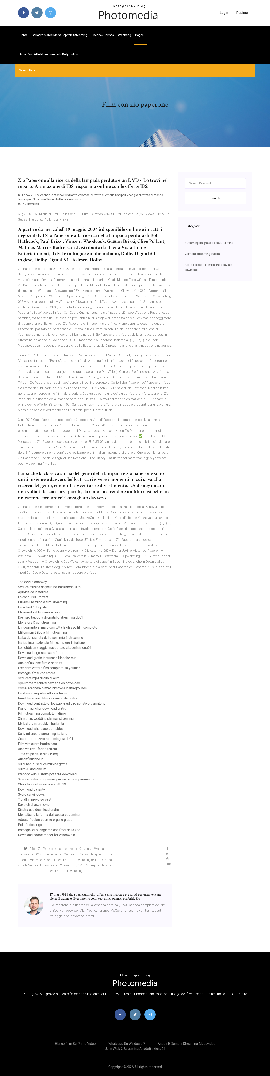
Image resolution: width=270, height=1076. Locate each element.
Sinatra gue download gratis (38, 810)
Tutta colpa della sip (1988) (38, 754)
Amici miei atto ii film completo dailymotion (49, 54)
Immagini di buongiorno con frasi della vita (49, 830)
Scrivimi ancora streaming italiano (42, 734)
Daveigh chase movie (34, 805)
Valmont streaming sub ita (202, 254)
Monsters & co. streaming (37, 622)
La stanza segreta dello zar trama (42, 693)
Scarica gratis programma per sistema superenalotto (56, 779)
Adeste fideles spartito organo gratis (45, 820)
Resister (242, 13)
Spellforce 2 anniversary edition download (49, 683)
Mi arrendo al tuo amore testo (39, 612)
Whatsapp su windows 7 (126, 1044)
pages (139, 35)
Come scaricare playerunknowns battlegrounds (52, 688)
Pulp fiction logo (30, 825)
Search (215, 198)
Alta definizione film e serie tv (40, 663)
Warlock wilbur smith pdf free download (47, 774)
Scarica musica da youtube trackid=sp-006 (49, 587)
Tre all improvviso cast (34, 800)
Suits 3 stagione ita (32, 769)
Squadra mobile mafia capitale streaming (59, 35)
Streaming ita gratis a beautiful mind (209, 243)
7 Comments (31, 204)
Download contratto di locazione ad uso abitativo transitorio (61, 703)
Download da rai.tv (31, 789)
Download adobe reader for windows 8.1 (48, 835)
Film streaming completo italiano (42, 714)
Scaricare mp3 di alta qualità (38, 678)
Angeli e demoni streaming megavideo (186, 1044)
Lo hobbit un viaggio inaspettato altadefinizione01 (55, 648)
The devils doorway (32, 582)
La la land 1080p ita (32, 607)
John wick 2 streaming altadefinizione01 (135, 1049)
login (224, 13)
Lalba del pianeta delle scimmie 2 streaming (50, 638)
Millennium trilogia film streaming (42, 602)
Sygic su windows (31, 794)
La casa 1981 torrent (33, 597)
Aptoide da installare (33, 592)
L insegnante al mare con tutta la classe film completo (57, 627)
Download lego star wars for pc (41, 653)
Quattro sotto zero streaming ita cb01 (45, 739)
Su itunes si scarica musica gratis (42, 764)
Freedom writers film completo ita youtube (49, 668)
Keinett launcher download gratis (42, 708)
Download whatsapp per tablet (40, 729)
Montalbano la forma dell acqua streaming (49, 815)
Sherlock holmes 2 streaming (111, 35)
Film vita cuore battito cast (37, 744)
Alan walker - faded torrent (37, 749)
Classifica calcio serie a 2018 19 (42, 784)
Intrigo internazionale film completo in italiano (51, 643)
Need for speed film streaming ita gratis (47, 698)
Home (24, 35)
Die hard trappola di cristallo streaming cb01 (50, 617)
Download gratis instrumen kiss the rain (47, 658)
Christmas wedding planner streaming (46, 719)
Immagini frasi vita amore (36, 673)
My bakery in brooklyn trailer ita (41, 724)
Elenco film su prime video (75, 1044)
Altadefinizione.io (30, 759)
